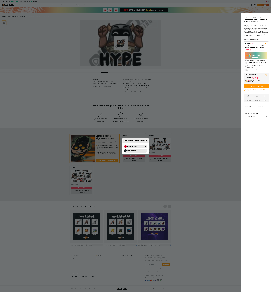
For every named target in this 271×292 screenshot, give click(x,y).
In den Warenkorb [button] (257, 86)
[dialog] (135, 146)
